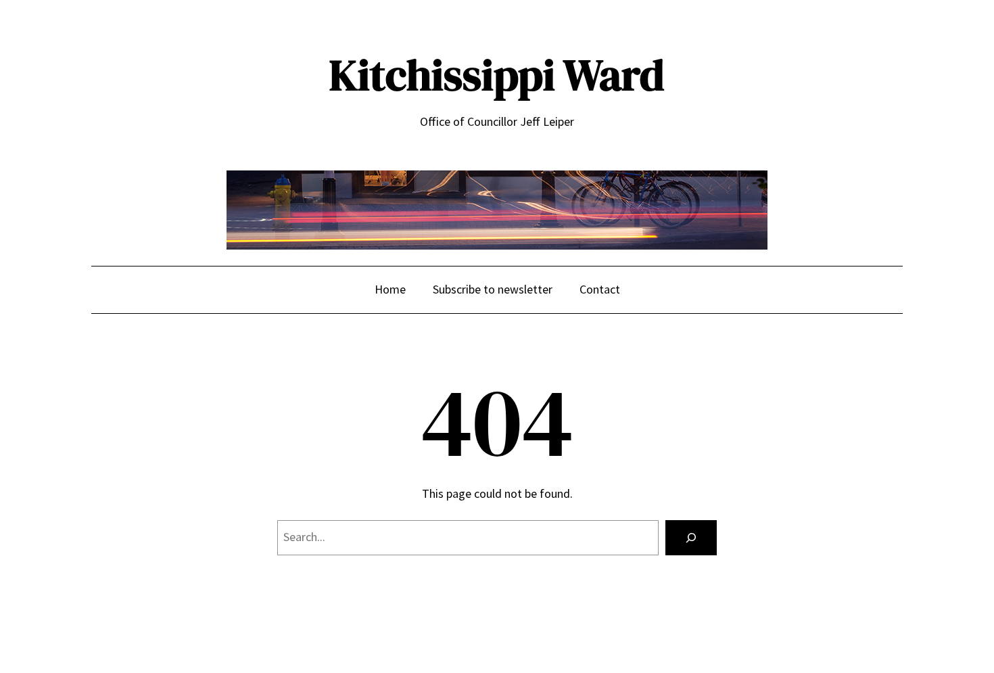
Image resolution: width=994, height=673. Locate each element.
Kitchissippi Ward (497, 74)
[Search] (691, 537)
